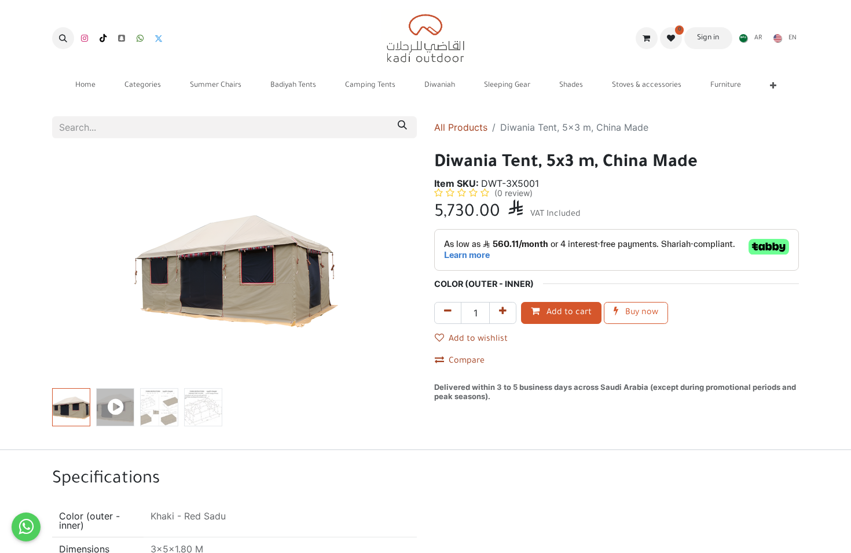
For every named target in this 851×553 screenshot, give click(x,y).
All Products (460, 127)
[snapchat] (121, 38)
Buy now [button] (640, 313)
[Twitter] (159, 38)
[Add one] (502, 313)
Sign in (708, 38)
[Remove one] (447, 313)
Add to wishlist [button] (478, 339)
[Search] (402, 127)
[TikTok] (103, 38)
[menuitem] (748, 38)
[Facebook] (140, 38)
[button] (63, 38)
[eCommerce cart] (647, 38)
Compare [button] (467, 361)
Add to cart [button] (568, 313)
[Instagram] (84, 38)
